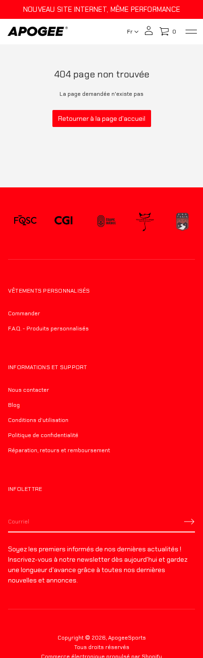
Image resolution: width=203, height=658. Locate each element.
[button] (167, 31)
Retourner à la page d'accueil (101, 118)
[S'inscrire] (189, 521)
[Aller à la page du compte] (148, 34)
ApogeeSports (127, 637)
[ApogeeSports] (37, 31)
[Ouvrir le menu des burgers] (191, 31)
